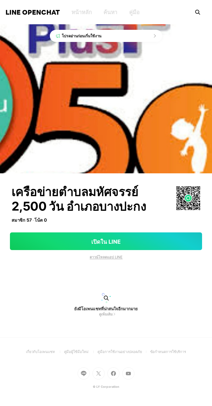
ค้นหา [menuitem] (110, 12)
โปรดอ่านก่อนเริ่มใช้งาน (82, 35)
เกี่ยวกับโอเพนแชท (45, 351)
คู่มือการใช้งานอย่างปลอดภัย (123, 351)
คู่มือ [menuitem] (134, 12)
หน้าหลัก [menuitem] (81, 12)
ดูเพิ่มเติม (106, 314)
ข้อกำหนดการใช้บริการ (168, 351)
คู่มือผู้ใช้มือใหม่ (81, 351)
